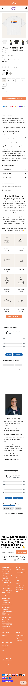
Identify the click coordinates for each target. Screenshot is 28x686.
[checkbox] (18, 363)
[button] (14, 336)
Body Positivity (5, 602)
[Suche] (5, 7)
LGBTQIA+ (6, 569)
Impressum (4, 633)
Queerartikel (10, 53)
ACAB (6, 607)
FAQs (17, 576)
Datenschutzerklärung (7, 637)
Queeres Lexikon (20, 573)
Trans (10, 573)
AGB (3, 648)
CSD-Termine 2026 (20, 570)
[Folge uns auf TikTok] (10, 657)
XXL (4, 83)
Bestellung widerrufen (21, 568)
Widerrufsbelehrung (6, 643)
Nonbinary (4, 578)
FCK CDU (6, 592)
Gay (7, 575)
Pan (7, 577)
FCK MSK (4, 594)
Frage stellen (8, 353)
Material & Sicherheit (8, 163)
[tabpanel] (14, 373)
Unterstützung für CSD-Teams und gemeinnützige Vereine (20, 587)
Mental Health (5, 598)
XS (4, 78)
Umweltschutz (5, 613)
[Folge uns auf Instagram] (3, 657)
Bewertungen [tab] (8, 359)
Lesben (3, 575)
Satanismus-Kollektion (7, 621)
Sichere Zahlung (8, 188)
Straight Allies (5, 580)
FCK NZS (5, 590)
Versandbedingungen (7, 640)
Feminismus (4, 597)
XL (23, 78)
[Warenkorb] (25, 7)
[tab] (18, 359)
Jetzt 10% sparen (21, 550)
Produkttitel (7, 247)
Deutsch (16, 663)
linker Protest (7, 606)
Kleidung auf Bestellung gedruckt (12, 185)
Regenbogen (5, 573)
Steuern (10, 58)
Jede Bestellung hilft (9, 181)
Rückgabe (4, 646)
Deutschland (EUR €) (7, 663)
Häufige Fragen (6, 171)
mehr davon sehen (14, 315)
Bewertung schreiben (17, 353)
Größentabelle (22, 75)
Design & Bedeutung (7, 114)
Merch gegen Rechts (7, 588)
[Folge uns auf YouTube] (7, 657)
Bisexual (4, 577)
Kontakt (17, 578)
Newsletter (18, 581)
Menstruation (5, 600)
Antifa (3, 607)
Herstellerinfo (6, 176)
